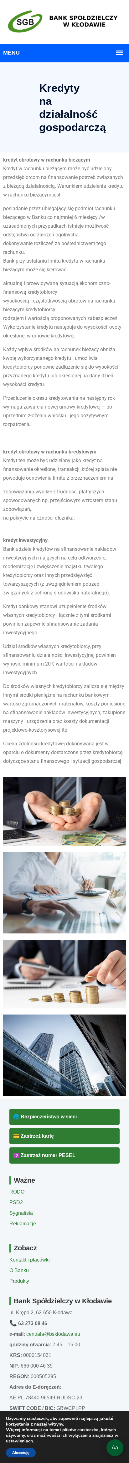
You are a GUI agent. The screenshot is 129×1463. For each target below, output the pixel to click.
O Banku (19, 1270)
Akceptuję (20, 1452)
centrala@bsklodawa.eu (53, 1334)
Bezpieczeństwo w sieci (45, 1116)
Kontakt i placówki (29, 1259)
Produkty (19, 1281)
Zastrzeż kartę (33, 1136)
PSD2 (16, 1202)
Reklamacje (22, 1223)
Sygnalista (21, 1213)
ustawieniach (19, 1441)
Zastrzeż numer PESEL (44, 1155)
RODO (16, 1191)
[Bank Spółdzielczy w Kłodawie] (64, 21)
